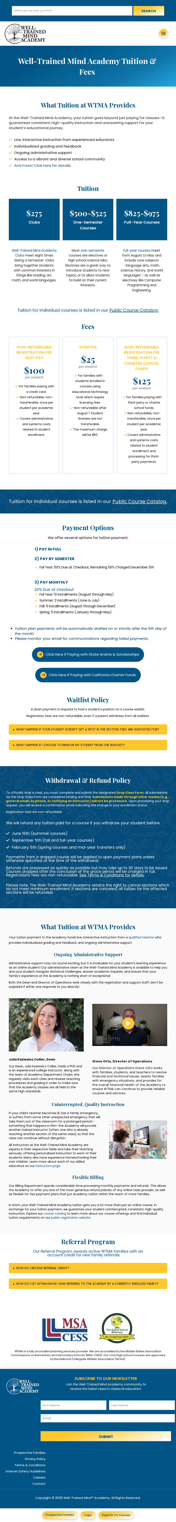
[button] (163, 33)
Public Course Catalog (133, 310)
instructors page (48, 1166)
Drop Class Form (130, 792)
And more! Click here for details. (42, 165)
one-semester (92, 250)
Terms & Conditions (105, 875)
